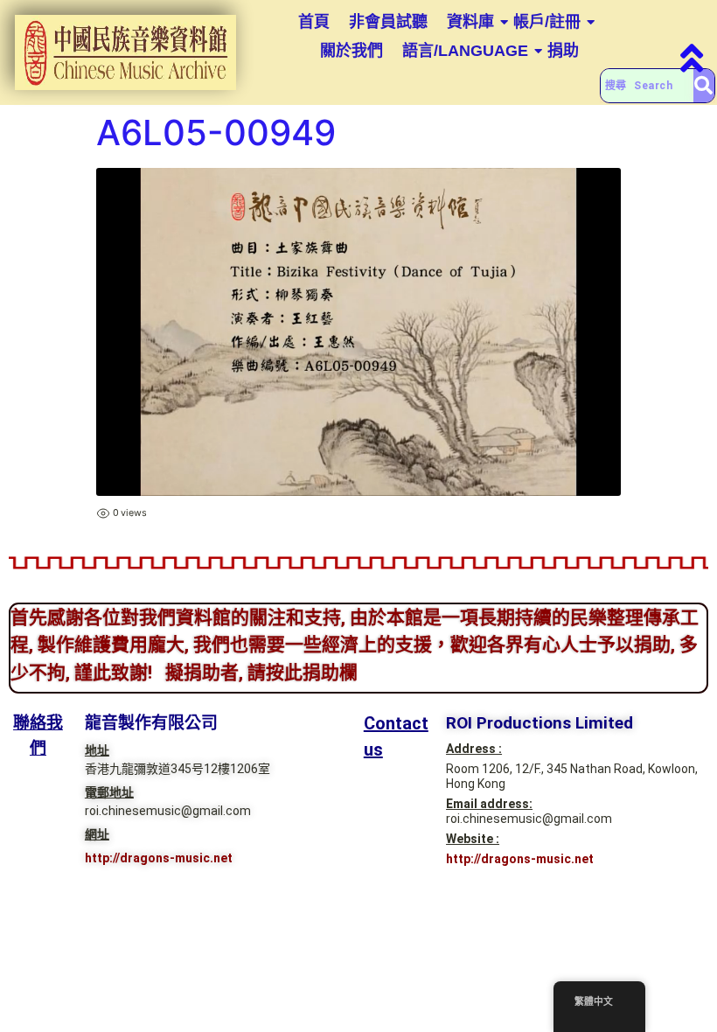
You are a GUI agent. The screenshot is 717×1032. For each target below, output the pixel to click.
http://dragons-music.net (159, 858)
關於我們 (351, 50)
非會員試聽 (388, 22)
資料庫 (470, 22)
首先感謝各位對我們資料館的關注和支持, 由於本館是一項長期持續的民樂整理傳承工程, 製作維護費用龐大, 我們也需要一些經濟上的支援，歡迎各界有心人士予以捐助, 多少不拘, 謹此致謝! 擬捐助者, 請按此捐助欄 (354, 645)
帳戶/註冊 (547, 22)
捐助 (563, 50)
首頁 (314, 22)
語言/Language (465, 50)
